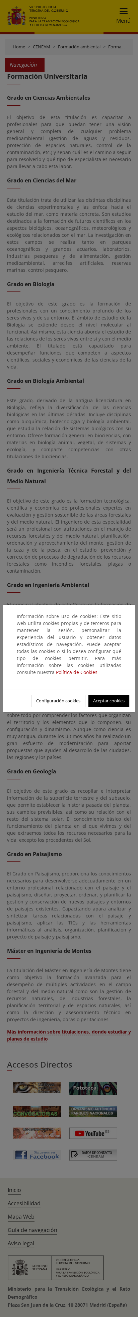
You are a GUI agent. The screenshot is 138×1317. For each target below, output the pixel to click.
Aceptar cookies (109, 701)
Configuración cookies (58, 701)
